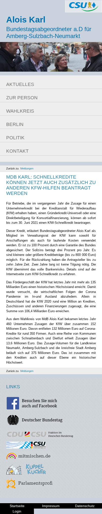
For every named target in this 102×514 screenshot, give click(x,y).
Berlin (15, 124)
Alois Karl (25, 19)
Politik (15, 137)
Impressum (51, 506)
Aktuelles (20, 84)
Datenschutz (85, 506)
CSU (83, 6)
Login (17, 511)
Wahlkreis (20, 111)
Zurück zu (19, 168)
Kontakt (17, 151)
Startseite (17, 506)
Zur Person (22, 97)
